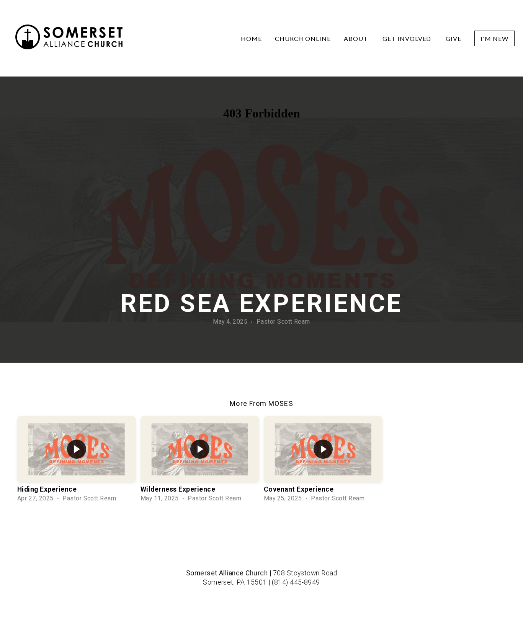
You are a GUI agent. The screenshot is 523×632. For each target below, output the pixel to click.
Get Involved (407, 38)
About (356, 38)
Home (251, 38)
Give (453, 38)
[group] (76, 460)
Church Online (303, 38)
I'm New (494, 38)
